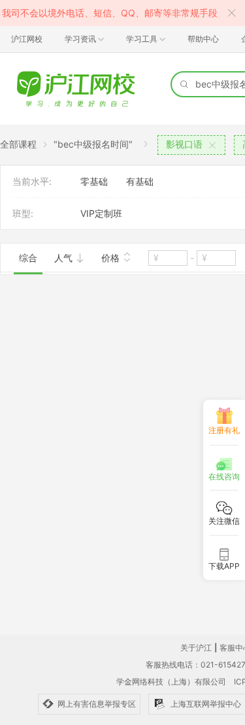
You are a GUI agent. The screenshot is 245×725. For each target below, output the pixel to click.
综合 (28, 257)
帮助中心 (203, 39)
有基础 (140, 181)
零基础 (94, 181)
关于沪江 (196, 647)
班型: (22, 213)
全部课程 (18, 144)
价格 (111, 257)
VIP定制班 (101, 213)
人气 (64, 257)
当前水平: (32, 181)
